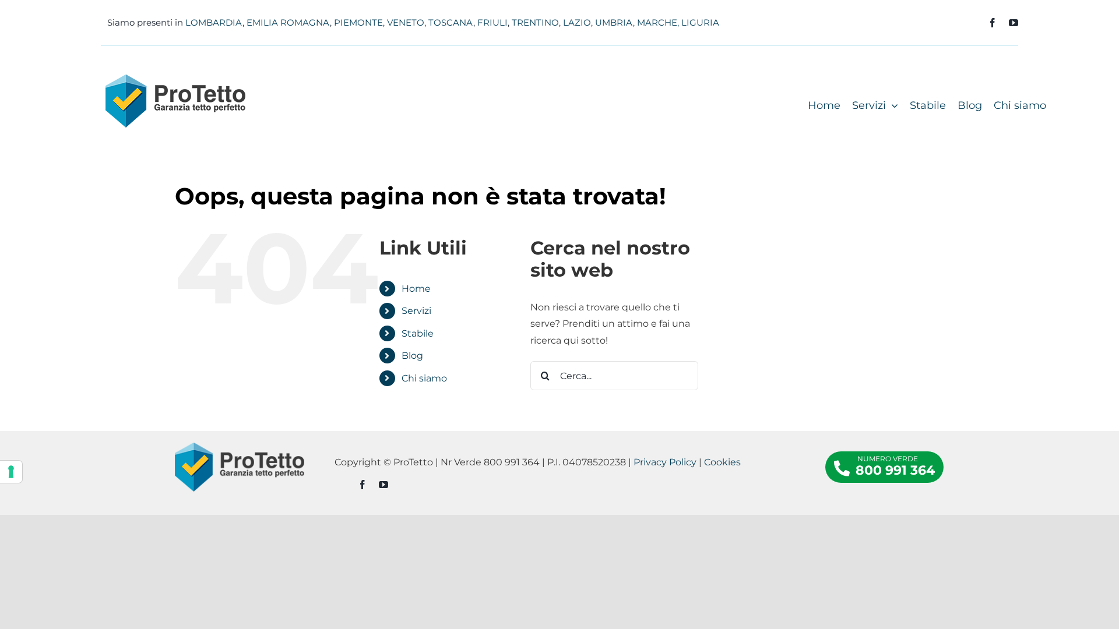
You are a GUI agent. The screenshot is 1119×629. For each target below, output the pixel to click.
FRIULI (492, 22)
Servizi (416, 310)
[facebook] (992, 22)
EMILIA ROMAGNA (288, 22)
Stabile (418, 333)
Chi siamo (424, 378)
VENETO (405, 22)
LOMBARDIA (213, 22)
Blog (412, 355)
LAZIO (577, 22)
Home (416, 288)
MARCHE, (658, 22)
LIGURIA (700, 22)
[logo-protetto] (175, 78)
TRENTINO (535, 22)
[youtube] (1013, 22)
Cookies (722, 462)
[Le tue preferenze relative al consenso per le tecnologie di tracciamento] (11, 472)
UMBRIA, (615, 22)
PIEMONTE (358, 22)
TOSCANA (450, 22)
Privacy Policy (665, 462)
